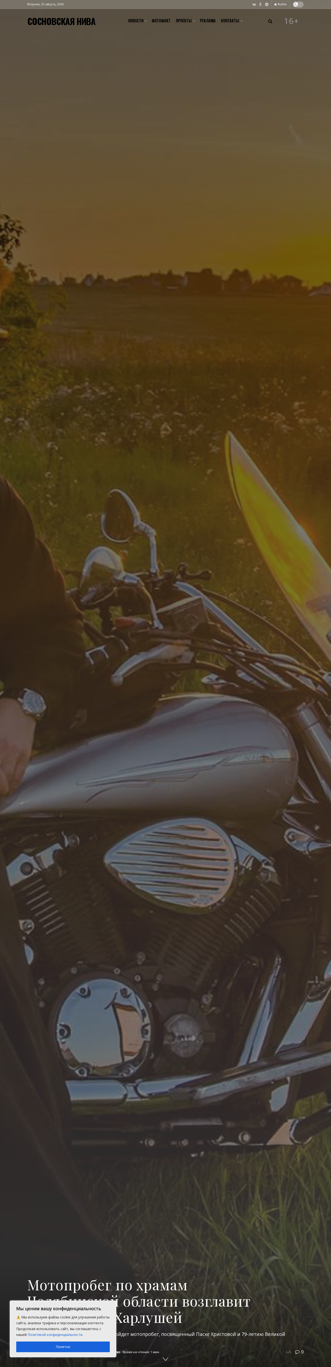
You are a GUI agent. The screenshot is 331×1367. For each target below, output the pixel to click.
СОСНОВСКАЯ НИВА (61, 21)
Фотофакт (161, 21)
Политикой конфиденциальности (55, 1334)
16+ (291, 21)
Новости (135, 21)
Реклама (208, 21)
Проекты (184, 21)
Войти (282, 4)
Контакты (230, 21)
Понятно (63, 1346)
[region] (63, 1328)
